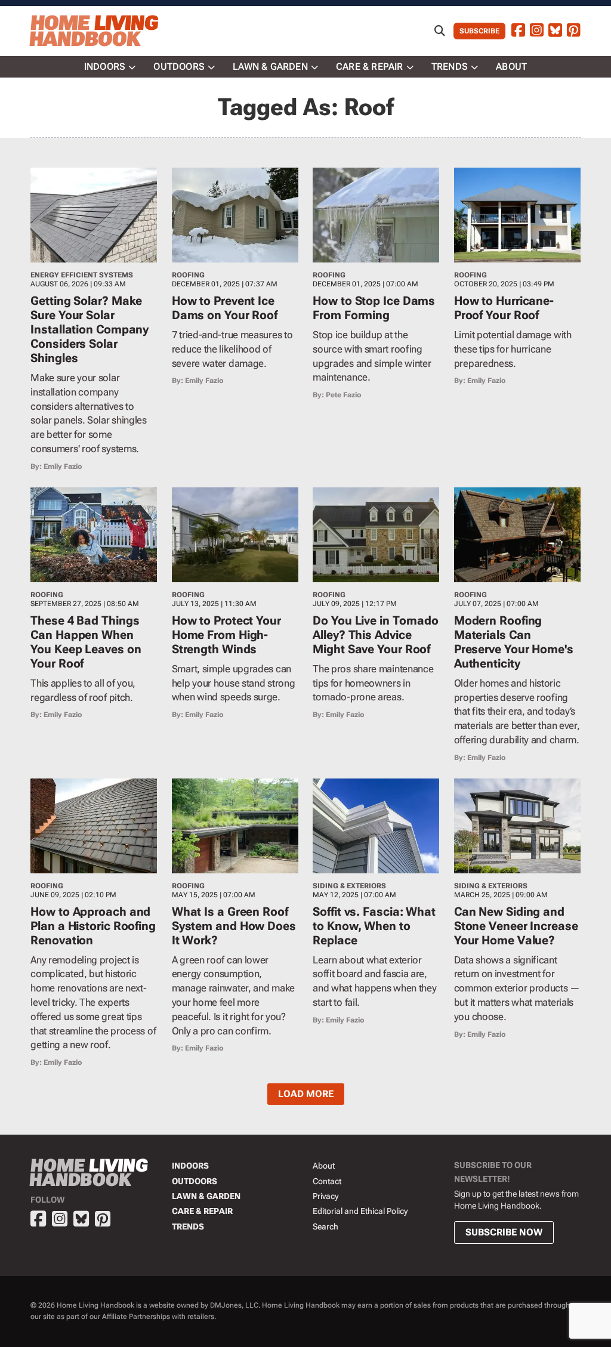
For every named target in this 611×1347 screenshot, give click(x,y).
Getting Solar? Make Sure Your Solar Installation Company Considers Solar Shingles (89, 329)
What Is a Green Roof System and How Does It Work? (234, 925)
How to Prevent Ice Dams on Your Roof (224, 308)
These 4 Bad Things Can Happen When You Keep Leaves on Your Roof (85, 642)
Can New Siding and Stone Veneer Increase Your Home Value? (516, 925)
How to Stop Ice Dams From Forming (374, 308)
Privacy (325, 1196)
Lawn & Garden (270, 66)
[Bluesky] (555, 31)
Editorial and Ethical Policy (360, 1211)
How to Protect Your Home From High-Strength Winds (226, 634)
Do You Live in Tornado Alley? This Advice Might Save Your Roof (376, 634)
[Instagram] (537, 31)
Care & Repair (369, 66)
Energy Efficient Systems (81, 275)
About (511, 66)
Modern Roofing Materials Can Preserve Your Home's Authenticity (513, 642)
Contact (327, 1181)
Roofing (188, 275)
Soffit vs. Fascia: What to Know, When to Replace (374, 925)
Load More (306, 1093)
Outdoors (179, 66)
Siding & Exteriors (349, 886)
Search (325, 1226)
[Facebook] (518, 31)
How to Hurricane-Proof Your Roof (504, 308)
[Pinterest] (574, 31)
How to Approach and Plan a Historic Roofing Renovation (93, 925)
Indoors (104, 66)
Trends (449, 66)
